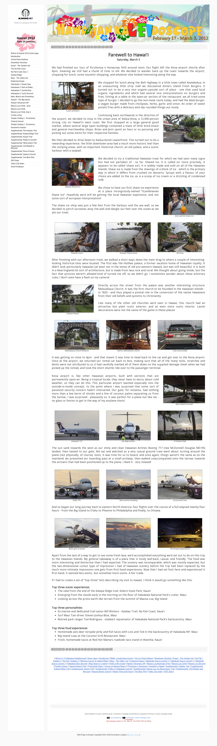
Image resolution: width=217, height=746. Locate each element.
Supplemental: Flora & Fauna (22, 151)
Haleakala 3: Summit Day (21, 90)
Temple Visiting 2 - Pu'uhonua (23, 124)
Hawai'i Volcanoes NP (20, 103)
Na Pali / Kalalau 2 (71, 661)
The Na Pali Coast (18, 69)
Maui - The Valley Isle (19, 78)
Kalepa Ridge (16, 75)
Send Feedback (17, 167)
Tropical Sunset (17, 121)
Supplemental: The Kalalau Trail (24, 131)
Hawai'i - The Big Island (20, 100)
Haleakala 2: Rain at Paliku (22, 87)
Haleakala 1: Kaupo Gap (21, 84)
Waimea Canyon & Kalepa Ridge (94, 661)
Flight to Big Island (117, 664)
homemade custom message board (138, 717)
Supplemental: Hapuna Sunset (23, 154)
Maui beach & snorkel (98, 664)
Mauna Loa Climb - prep (20, 106)
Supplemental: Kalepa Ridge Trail (24, 134)
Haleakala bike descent (77, 664)
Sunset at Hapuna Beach (115, 666)
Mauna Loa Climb (18, 109)
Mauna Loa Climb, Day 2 (21, 112)
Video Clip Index (17, 164)
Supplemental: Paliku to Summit (23, 140)
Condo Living (16, 115)
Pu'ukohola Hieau (95, 666)
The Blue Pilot (141, 671)
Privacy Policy (133, 735)
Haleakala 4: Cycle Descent (22, 93)
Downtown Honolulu (19, 63)
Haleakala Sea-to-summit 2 (182, 661)
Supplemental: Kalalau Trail (177, 666)
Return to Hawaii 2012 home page (25, 53)
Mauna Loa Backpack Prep (158, 664)
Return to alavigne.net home (25, 23)
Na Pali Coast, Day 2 (19, 72)
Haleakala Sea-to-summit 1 (157, 661)
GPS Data (15, 160)
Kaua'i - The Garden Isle (20, 66)
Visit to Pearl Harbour (19, 59)
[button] (58, 47)
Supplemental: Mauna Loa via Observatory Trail (154, 669)
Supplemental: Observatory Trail (24, 143)
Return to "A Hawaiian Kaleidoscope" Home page (76, 658)
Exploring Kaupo (17, 81)
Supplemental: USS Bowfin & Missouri (22, 147)
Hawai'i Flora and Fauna (123, 671)
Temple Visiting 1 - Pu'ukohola (23, 118)
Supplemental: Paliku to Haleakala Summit (114, 669)
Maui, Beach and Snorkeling (22, 97)
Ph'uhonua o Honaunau (137, 666)
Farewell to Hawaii (156, 666)
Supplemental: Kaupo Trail (21, 137)
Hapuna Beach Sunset (101, 671)
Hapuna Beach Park (78, 666)
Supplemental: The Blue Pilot (22, 157)
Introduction (15, 56)
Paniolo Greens (61, 666)
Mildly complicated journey (121, 658)
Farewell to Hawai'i (18, 127)
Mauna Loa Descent (196, 664)
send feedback (116, 717)
